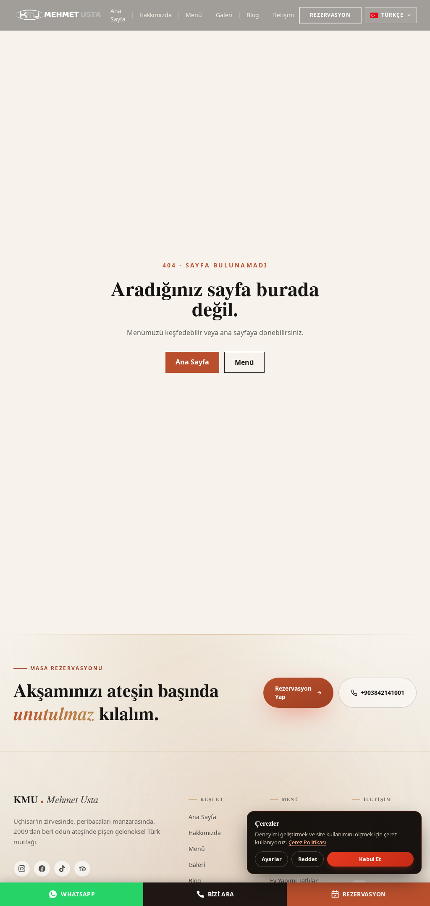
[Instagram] (21, 868)
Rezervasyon (330, 14)
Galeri (224, 15)
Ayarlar (272, 859)
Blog (252, 15)
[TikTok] (62, 868)
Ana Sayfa (118, 15)
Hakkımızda (155, 15)
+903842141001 (382, 693)
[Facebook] (42, 868)
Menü (194, 15)
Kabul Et (370, 859)
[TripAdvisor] (82, 868)
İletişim (283, 15)
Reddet (307, 859)
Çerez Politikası (307, 842)
